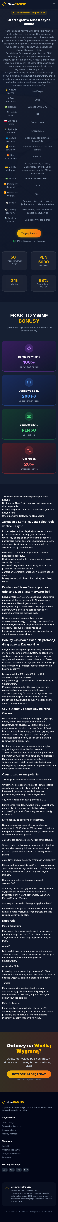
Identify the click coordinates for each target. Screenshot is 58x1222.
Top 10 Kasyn (8, 1122)
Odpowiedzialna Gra (11, 1150)
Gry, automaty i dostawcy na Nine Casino (23, 516)
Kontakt (5, 1146)
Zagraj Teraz (29, 233)
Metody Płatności (10, 1134)
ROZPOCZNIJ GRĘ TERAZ (29, 1074)
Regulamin (6, 1157)
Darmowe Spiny (9, 1130)
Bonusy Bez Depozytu (12, 1126)
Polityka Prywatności (11, 1153)
